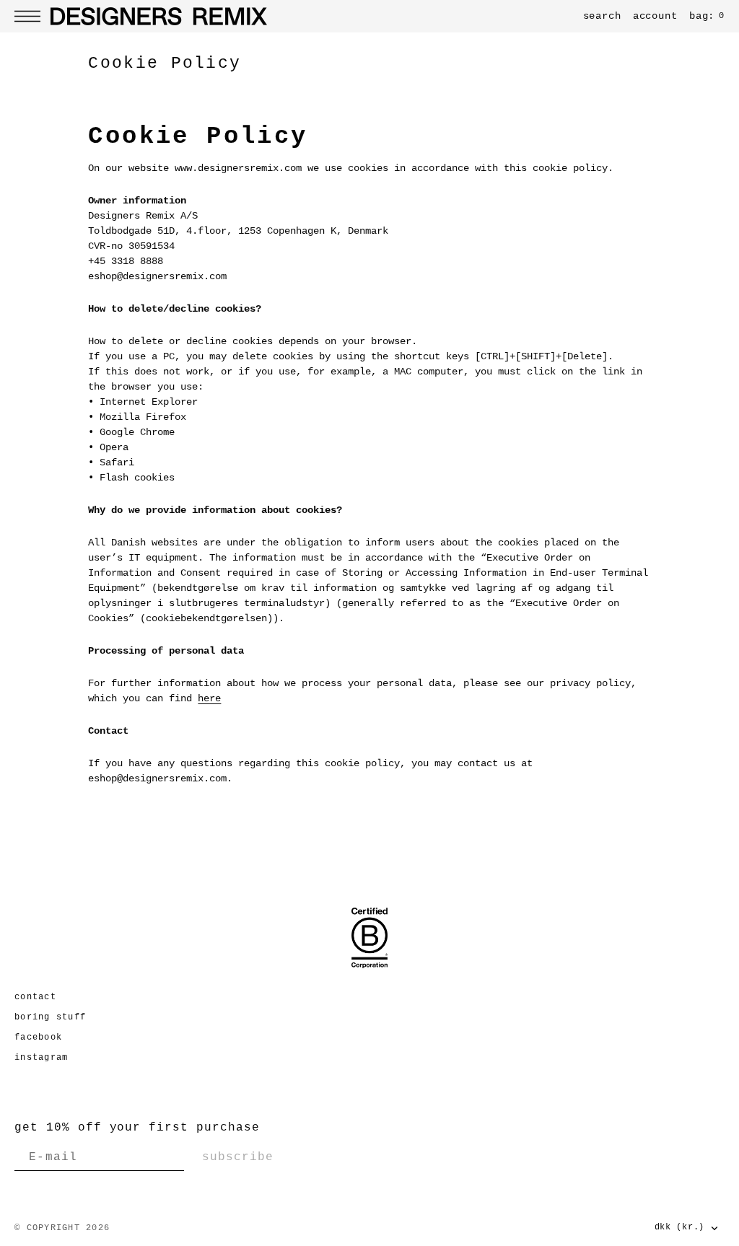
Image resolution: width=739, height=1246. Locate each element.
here (209, 698)
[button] (31, 16)
